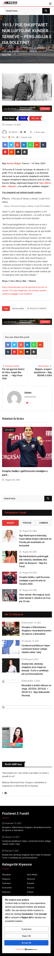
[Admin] (24, 132)
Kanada (30, 883)
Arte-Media (17, 48)
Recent (10, 523)
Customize (26, 929)
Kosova (30, 887)
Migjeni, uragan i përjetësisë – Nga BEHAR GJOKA (43, 372)
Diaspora (6, 879)
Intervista (6, 883)
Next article (43, 366)
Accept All (26, 943)
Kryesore (6, 892)
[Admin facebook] (21, 132)
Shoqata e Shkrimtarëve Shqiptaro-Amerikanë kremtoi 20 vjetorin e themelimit (36, 630)
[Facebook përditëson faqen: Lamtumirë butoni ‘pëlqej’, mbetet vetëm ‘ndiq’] (11, 647)
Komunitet (7, 887)
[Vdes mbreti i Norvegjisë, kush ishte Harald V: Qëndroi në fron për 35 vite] (9, 595)
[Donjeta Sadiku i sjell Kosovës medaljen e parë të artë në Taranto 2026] (9, 578)
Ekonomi (31, 879)
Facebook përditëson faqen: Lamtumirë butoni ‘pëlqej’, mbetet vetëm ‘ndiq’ (36, 649)
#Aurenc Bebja (18, 308)
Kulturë (30, 892)
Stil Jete (35, 118)
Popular (27, 523)
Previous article (12, 366)
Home (7, 48)
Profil (23, 118)
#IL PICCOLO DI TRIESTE (36, 308)
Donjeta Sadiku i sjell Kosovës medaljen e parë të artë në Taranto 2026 (34, 580)
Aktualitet (6, 874)
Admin (27, 392)
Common (43, 523)
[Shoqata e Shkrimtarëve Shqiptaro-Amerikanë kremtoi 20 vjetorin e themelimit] (11, 629)
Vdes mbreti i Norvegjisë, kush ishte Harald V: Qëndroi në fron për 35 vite (34, 598)
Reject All (26, 936)
